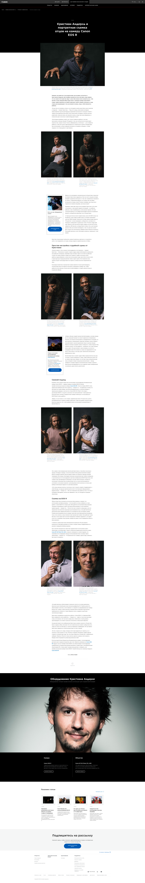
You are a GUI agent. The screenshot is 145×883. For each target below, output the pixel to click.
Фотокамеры (36, 859)
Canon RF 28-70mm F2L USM (90, 323)
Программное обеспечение (79, 863)
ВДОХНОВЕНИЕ (64, 5)
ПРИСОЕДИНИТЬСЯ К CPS (55, 229)
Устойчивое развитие (52, 875)
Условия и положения (70, 875)
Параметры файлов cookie (102, 875)
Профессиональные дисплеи (39, 863)
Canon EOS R (47, 763)
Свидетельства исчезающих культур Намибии (96, 810)
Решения (56, 5)
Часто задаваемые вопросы (79, 866)
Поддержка (80, 5)
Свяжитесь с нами (37, 875)
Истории (72, 5)
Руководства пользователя (79, 864)
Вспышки (36, 861)
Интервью (63, 858)
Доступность (92, 875)
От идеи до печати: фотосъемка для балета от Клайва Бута (80, 810)
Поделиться (72, 665)
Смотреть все (99, 791)
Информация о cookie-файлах (82, 875)
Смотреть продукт (49, 771)
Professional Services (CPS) (79, 858)
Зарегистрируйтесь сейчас (72, 846)
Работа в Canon (61, 875)
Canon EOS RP (51, 357)
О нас (45, 875)
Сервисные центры (78, 868)
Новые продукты (37, 858)
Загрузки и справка (78, 859)
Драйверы (76, 861)
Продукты (49, 5)
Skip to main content (7, 3)
